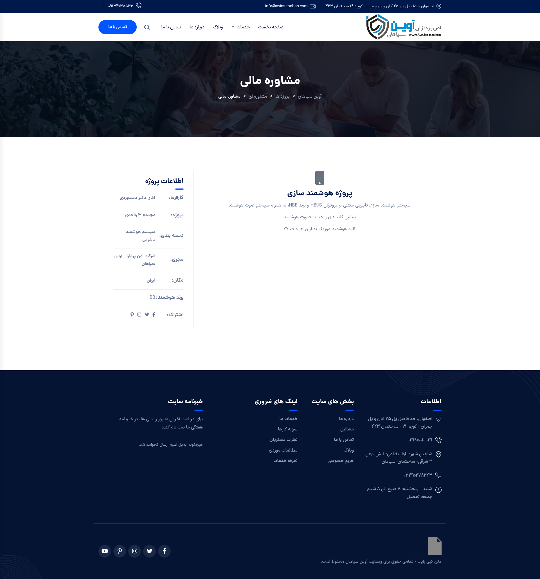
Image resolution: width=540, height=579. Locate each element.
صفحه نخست (271, 27)
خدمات (243, 27)
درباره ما (197, 27)
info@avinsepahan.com (286, 6)
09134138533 (121, 6)
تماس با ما (171, 27)
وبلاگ (218, 27)
